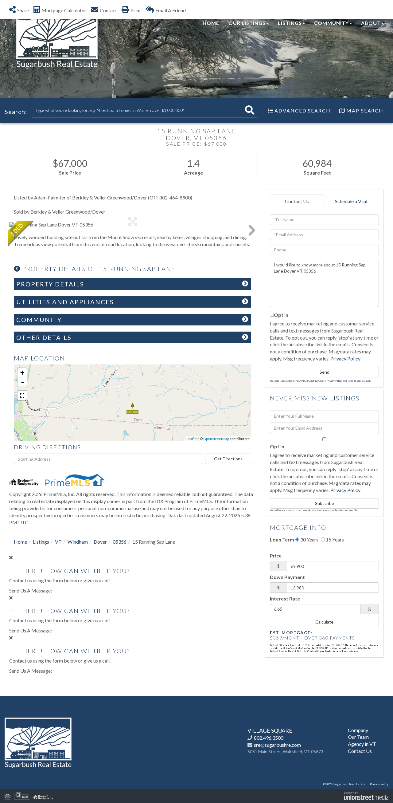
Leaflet (192, 439)
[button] (249, 110)
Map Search (364, 110)
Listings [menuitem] (290, 23)
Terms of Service (356, 380)
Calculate (324, 621)
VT (58, 542)
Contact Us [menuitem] (360, 751)
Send (324, 372)
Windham (78, 542)
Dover (100, 542)
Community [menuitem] (331, 23)
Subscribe (324, 503)
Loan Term (282, 539)
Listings (41, 542)
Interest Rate (285, 598)
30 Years (308, 539)
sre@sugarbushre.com (277, 745)
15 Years (334, 539)
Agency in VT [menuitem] (362, 744)
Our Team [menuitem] (358, 737)
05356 (119, 542)
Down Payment (287, 577)
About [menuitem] (371, 23)
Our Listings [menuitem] (247, 23)
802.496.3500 (268, 738)
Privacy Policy (345, 358)
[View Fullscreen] (22, 395)
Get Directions (228, 458)
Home (20, 542)
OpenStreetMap (216, 439)
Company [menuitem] (358, 730)
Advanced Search (302, 110)
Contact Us (297, 201)
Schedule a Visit (351, 201)
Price (276, 555)
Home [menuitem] (211, 23)
